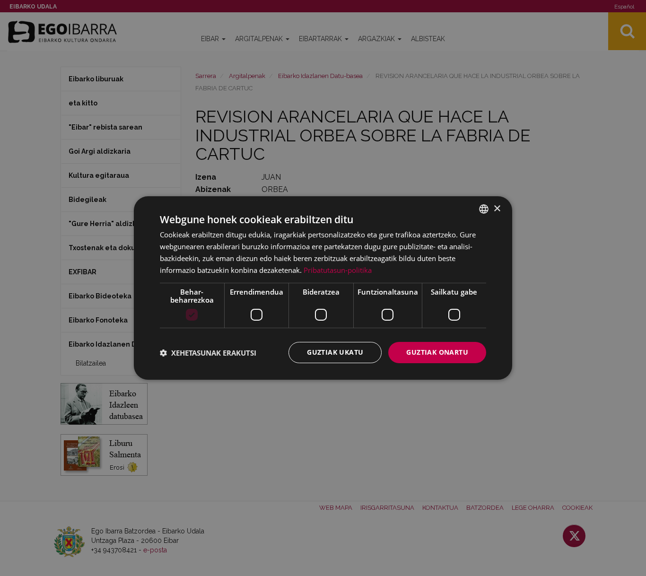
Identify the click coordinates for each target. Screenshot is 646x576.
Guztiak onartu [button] (437, 352)
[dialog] (323, 288)
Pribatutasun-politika (338, 270)
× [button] (496, 208)
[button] (208, 353)
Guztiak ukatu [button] (335, 352)
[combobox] (484, 209)
